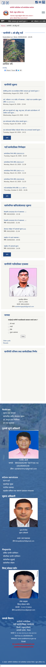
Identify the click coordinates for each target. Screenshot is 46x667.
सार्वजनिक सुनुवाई (9, 560)
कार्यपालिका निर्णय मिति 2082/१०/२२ (14, 170)
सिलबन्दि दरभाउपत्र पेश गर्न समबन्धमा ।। (15, 212)
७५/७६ (5, 68)
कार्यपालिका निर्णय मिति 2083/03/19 (14, 153)
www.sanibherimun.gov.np (27, 638)
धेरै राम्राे (12, 323)
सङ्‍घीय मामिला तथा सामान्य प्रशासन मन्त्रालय (18, 491)
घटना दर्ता (6, 481)
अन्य (7, 138)
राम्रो (11, 326)
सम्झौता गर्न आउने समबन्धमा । (12, 237)
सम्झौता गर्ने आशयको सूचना (11, 246)
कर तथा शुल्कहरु (8, 423)
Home (3, 26)
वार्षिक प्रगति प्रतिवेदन (10, 553)
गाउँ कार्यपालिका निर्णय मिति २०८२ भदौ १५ (15, 188)
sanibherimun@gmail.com (26, 469)
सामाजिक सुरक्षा (8, 484)
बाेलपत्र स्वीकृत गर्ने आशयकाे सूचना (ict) (15, 229)
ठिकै (11, 329)
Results (5, 343)
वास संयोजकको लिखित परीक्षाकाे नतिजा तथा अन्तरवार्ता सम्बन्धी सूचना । (22, 130)
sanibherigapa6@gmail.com (24, 306)
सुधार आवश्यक (14, 332)
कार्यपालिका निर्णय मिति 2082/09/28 (14, 179)
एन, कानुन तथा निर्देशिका (11, 420)
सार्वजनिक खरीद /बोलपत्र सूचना (13, 416)
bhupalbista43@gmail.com (25, 541)
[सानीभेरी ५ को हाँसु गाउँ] (14, 50)
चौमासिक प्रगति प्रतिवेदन (11, 556)
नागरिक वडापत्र (8, 487)
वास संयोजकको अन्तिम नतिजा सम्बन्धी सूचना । (15, 121)
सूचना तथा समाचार (9, 413)
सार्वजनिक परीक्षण (8, 563)
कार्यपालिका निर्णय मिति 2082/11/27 (14, 162)
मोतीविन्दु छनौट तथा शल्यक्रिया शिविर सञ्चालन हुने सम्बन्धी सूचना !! (21, 91)
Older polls (6, 340)
